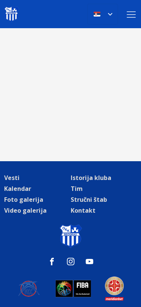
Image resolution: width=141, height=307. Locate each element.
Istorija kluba (91, 178)
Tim (77, 189)
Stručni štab (89, 199)
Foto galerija (23, 199)
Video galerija (25, 210)
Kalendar (17, 189)
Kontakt (83, 210)
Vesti (12, 178)
